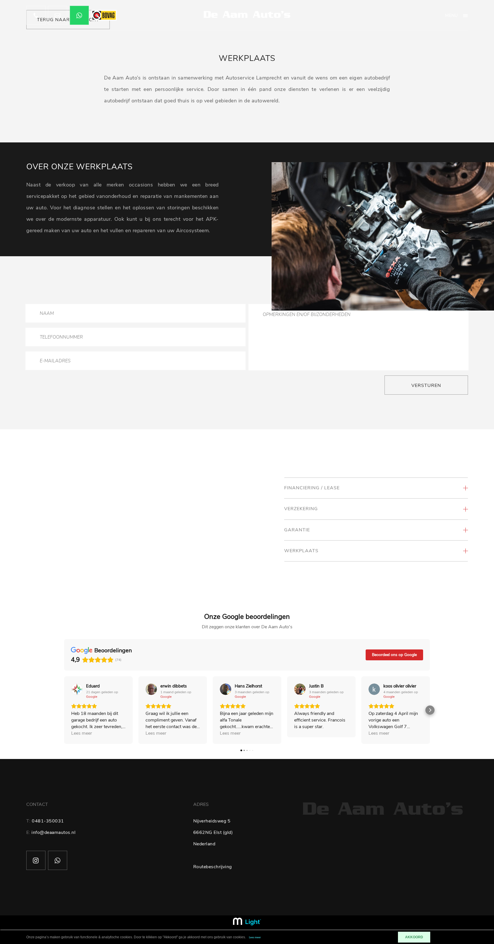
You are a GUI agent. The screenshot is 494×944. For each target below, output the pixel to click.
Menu (451, 15)
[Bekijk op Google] (77, 689)
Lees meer (255, 937)
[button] (64, 710)
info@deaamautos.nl (53, 832)
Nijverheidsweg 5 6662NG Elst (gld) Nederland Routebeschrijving (213, 844)
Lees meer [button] (81, 733)
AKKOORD (414, 937)
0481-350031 (48, 821)
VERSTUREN (426, 385)
